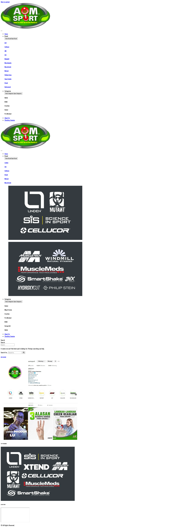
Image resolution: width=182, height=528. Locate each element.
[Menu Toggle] (1, 30)
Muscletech (8, 67)
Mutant (7, 71)
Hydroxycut (8, 87)
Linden (6, 163)
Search (3, 340)
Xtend (6, 83)
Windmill (7, 59)
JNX (5, 51)
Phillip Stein (8, 75)
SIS (5, 55)
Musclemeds (8, 63)
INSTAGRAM (3, 357)
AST (6, 43)
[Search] (23, 352)
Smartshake (8, 79)
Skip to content (5, 2)
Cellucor (7, 47)
